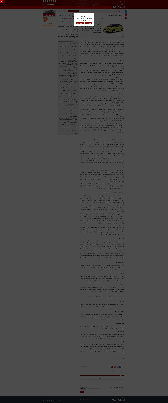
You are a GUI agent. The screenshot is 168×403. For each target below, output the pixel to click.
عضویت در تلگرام (80, 23)
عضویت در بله (87, 23)
